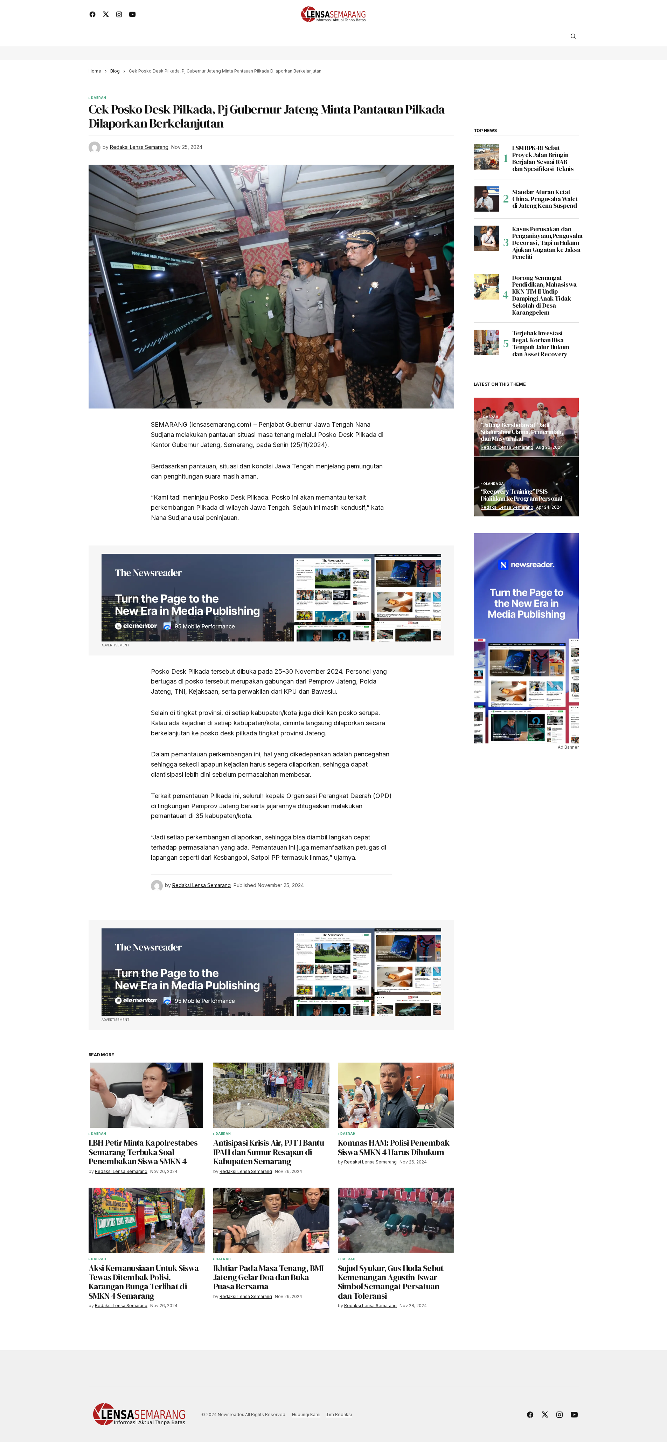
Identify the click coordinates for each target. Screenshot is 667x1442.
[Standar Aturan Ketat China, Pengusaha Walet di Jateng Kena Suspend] (486, 199)
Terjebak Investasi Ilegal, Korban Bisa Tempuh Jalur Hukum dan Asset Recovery (541, 343)
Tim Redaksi (339, 1414)
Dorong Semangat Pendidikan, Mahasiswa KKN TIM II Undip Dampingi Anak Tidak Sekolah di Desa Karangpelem (544, 295)
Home (95, 71)
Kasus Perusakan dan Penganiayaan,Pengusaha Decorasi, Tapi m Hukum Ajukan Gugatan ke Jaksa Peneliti (547, 243)
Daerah (98, 97)
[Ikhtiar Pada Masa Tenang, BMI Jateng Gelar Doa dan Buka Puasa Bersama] (271, 1220)
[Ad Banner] (271, 597)
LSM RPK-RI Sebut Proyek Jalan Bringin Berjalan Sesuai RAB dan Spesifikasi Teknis (543, 158)
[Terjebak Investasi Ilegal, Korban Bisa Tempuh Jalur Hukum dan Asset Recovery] (486, 342)
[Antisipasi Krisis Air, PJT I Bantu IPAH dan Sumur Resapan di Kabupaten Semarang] (271, 1095)
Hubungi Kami (306, 1414)
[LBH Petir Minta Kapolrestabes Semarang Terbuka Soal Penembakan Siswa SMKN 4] (147, 1095)
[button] (573, 36)
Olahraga (493, 484)
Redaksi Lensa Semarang (507, 447)
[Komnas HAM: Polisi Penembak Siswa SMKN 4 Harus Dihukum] (396, 1095)
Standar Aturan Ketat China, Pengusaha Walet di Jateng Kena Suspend (545, 198)
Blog (115, 71)
